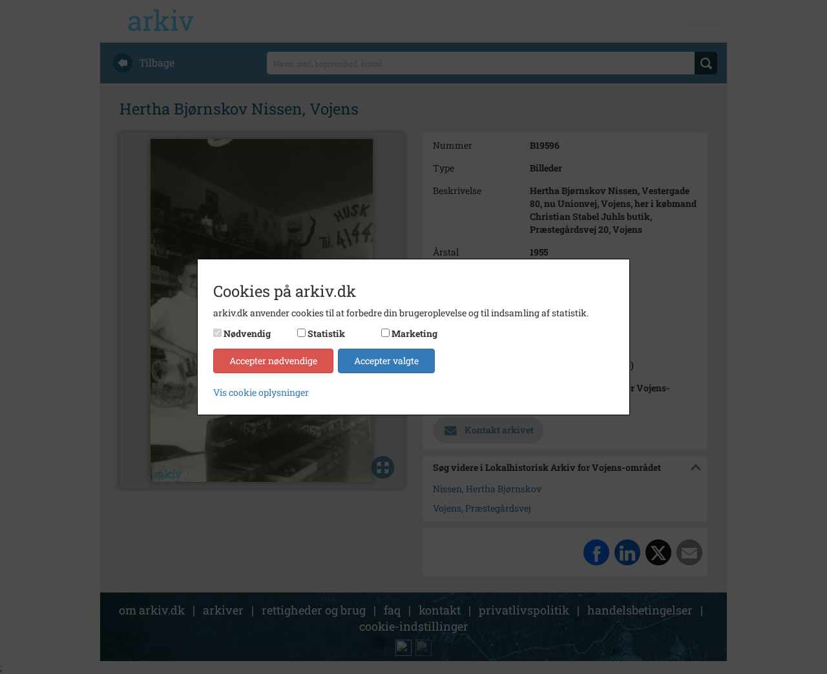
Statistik (326, 333)
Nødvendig (247, 333)
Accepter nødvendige (273, 360)
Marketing (414, 333)
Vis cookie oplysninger (261, 392)
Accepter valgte (386, 360)
